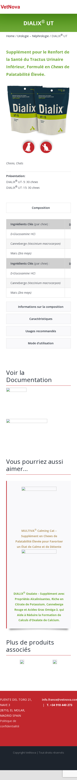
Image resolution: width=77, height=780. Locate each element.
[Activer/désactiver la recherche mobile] (68, 7)
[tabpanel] (38, 258)
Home (10, 36)
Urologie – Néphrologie (33, 36)
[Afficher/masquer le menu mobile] (75, 7)
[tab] (38, 208)
